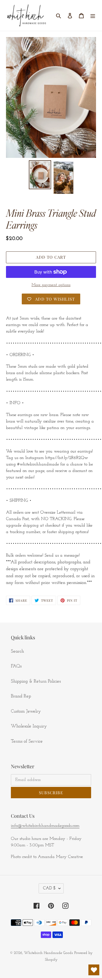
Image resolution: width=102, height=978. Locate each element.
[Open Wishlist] (93, 969)
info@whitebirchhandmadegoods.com (45, 826)
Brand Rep (21, 696)
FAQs (16, 666)
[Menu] (92, 15)
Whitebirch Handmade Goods (48, 953)
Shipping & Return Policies (36, 681)
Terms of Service (27, 741)
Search (17, 651)
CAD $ (49, 888)
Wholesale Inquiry (29, 726)
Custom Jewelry (26, 711)
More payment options (51, 285)
